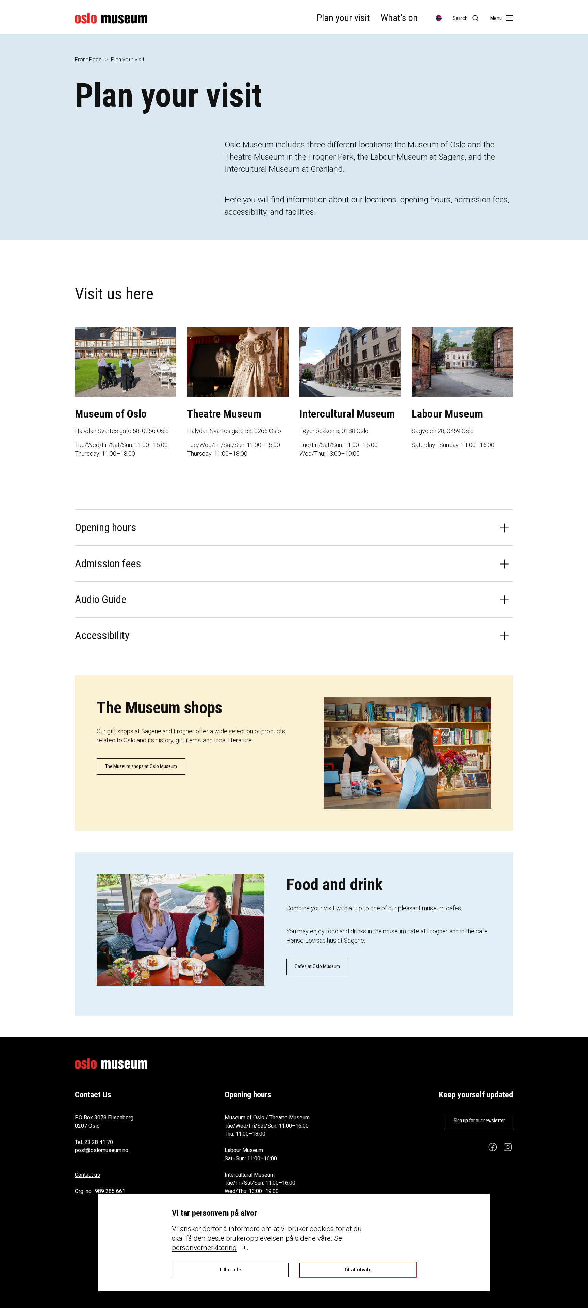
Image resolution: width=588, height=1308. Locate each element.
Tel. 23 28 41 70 (94, 1142)
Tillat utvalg (358, 1269)
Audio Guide (100, 599)
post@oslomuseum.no (101, 1150)
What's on (399, 17)
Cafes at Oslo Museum (317, 966)
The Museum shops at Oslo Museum (141, 766)
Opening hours (105, 527)
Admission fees (108, 563)
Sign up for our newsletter (479, 1120)
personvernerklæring (204, 1248)
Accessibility (102, 635)
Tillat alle (230, 1269)
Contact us (87, 1175)
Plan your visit (343, 17)
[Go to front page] (111, 18)
